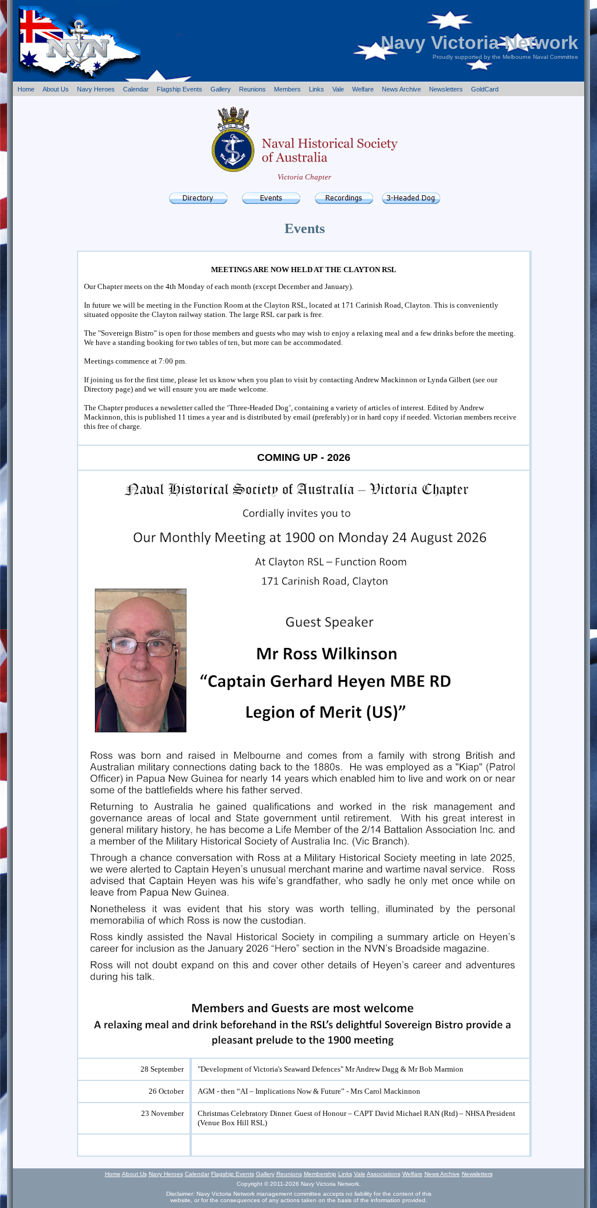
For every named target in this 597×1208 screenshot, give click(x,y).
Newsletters (446, 89)
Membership (320, 1174)
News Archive (401, 89)
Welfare (363, 89)
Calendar (136, 89)
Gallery (220, 89)
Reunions (252, 89)
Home (25, 89)
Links (316, 89)
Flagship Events (179, 89)
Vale (338, 89)
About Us (56, 89)
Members (287, 89)
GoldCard (484, 89)
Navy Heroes (96, 89)
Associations (384, 1174)
